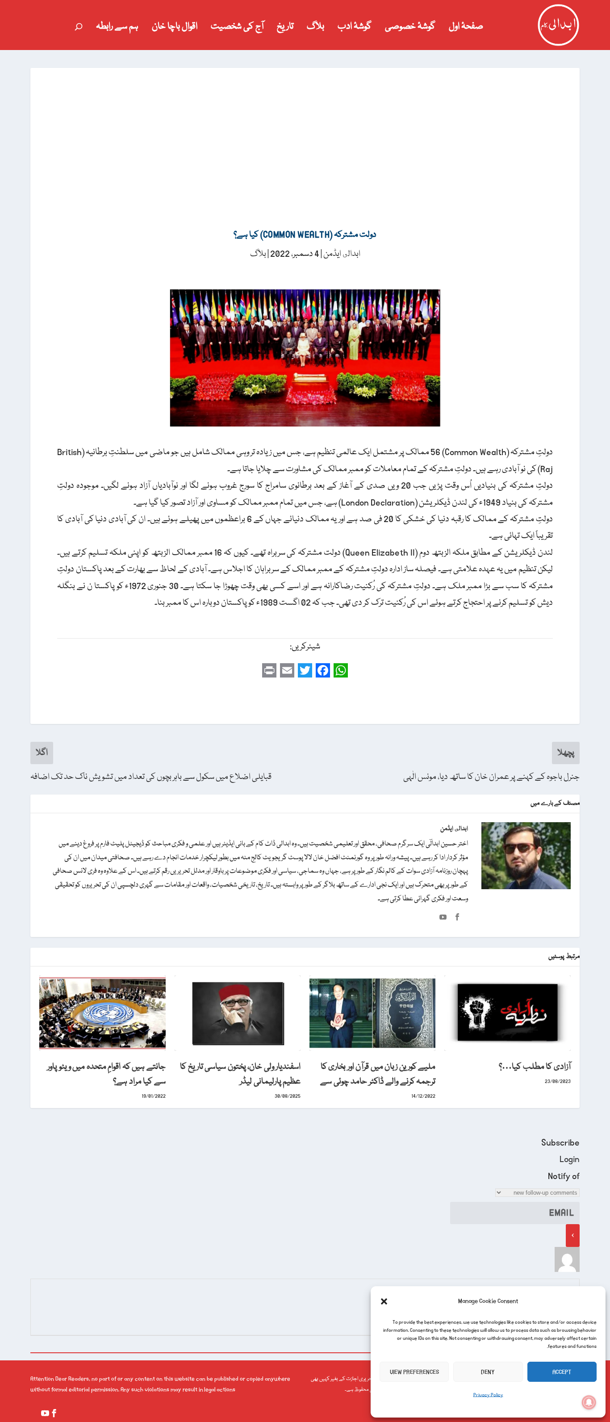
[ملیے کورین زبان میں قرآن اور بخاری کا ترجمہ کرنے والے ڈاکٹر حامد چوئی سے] (372, 1013)
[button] (384, 1301)
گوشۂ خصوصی (410, 28)
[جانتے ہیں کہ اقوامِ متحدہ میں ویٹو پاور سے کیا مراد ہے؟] (102, 1013)
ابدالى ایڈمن (341, 254)
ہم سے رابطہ (117, 28)
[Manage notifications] (589, 1402)
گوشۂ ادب (355, 28)
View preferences (414, 1372)
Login (570, 1159)
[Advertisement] (305, 134)
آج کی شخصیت (237, 28)
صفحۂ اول (466, 28)
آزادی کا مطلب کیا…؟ (535, 1067)
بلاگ (315, 28)
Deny (488, 1372)
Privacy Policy (488, 1395)
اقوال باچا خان (174, 28)
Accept (561, 1372)
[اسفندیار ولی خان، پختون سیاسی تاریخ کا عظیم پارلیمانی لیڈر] (238, 1013)
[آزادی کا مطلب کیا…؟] (507, 1013)
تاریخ (285, 28)
